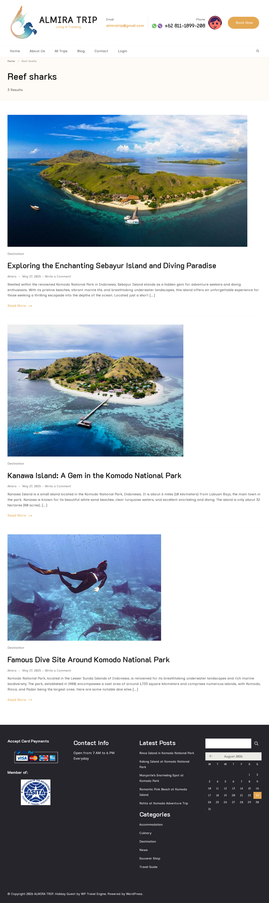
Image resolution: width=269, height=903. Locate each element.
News (143, 850)
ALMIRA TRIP (68, 20)
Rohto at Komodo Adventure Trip (163, 803)
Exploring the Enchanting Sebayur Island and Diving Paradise (111, 265)
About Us (37, 51)
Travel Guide (148, 867)
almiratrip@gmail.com (125, 25)
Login (122, 51)
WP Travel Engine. (94, 894)
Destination (15, 254)
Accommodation (151, 824)
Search (256, 743)
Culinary (145, 833)
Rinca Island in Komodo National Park (166, 753)
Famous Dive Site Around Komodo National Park (88, 659)
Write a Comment (58, 276)
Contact (101, 51)
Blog (81, 51)
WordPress (134, 894)
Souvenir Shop (149, 858)
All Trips (61, 51)
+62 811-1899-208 (185, 26)
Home (15, 51)
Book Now (244, 22)
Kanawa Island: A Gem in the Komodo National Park (94, 475)
